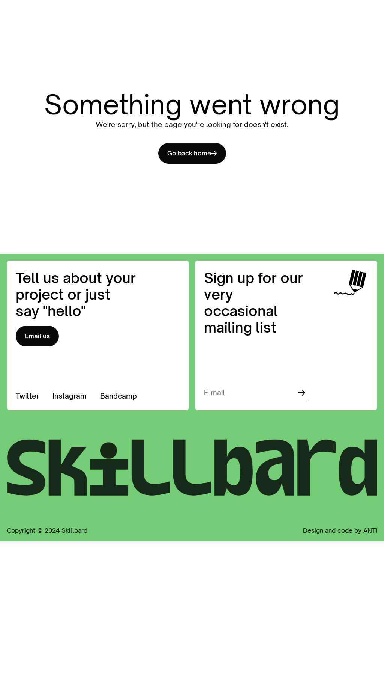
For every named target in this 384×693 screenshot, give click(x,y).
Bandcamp (118, 396)
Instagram (69, 396)
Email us (37, 336)
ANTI (370, 530)
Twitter (27, 396)
